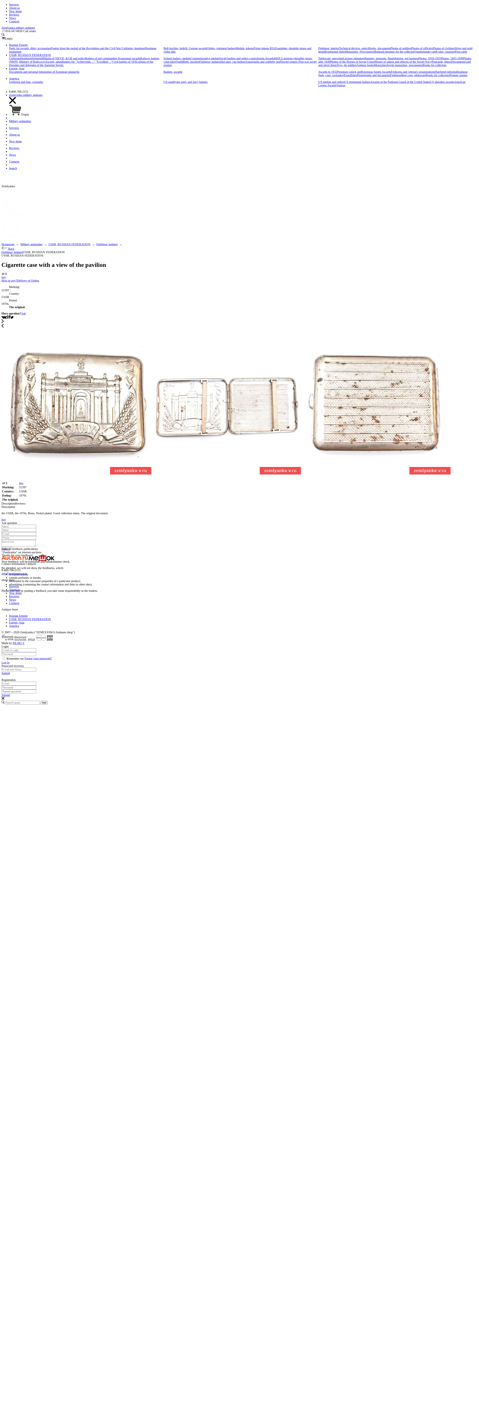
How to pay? (9, 280)
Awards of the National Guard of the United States (400, 82)
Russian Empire (18, 615)
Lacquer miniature (353, 58)
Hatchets (440, 71)
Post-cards (461, 51)
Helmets (36, 58)
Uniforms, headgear (133, 48)
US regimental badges (357, 82)
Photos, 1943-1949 (452, 58)
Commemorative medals (204, 58)
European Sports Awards (376, 71)
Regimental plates (334, 51)
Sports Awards (265, 58)
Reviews (14, 596)
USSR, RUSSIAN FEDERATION (30, 619)
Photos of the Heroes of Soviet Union (352, 61)
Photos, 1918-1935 (429, 58)
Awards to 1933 (327, 71)
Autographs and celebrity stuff (263, 61)
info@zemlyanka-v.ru (14, 573)
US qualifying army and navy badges (186, 82)
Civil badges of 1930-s (125, 61)
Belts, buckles (191, 61)
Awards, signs (53, 61)
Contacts (14, 603)
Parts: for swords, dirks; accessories (30, 48)
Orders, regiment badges (221, 48)
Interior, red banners (406, 58)
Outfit (179, 61)
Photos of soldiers (400, 48)
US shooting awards (442, 82)
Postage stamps (458, 75)
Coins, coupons (446, 51)
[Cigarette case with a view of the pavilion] (76, 479)
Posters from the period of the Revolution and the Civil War (86, 48)
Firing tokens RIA (264, 48)
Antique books (365, 65)
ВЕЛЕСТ (19, 643)
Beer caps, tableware (413, 75)
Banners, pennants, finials (379, 58)
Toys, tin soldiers (347, 65)
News (12, 599)
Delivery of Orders (28, 280)
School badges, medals (177, 58)
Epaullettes (350, 75)
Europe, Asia (16, 622)
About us (14, 589)
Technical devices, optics (353, 48)
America (14, 626)
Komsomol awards (129, 58)
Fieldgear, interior (328, 48)
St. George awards (196, 48)
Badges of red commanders (101, 58)
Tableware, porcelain (330, 58)
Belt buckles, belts (174, 48)
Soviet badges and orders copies (238, 58)
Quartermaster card (425, 51)
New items (15, 593)
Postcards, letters (441, 61)
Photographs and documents (373, 75)
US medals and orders (331, 82)
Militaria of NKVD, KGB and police (63, 58)
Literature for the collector (398, 51)
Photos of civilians (443, 48)
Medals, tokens (245, 48)
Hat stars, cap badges (233, 61)
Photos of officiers (422, 48)
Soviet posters (289, 61)
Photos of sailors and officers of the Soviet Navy (403, 61)
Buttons (378, 51)
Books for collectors (434, 65)
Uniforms (14, 58)
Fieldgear (395, 75)
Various (340, 85)
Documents (458, 61)
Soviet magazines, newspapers (405, 65)
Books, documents (379, 48)
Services (14, 586)
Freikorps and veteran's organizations (413, 71)
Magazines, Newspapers (359, 51)
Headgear (26, 58)
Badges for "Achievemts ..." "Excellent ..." (87, 61)
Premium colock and (349, 71)
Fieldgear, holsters (210, 61)
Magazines (380, 65)
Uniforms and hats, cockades (26, 82)
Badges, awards (173, 71)
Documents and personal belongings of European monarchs (44, 71)
